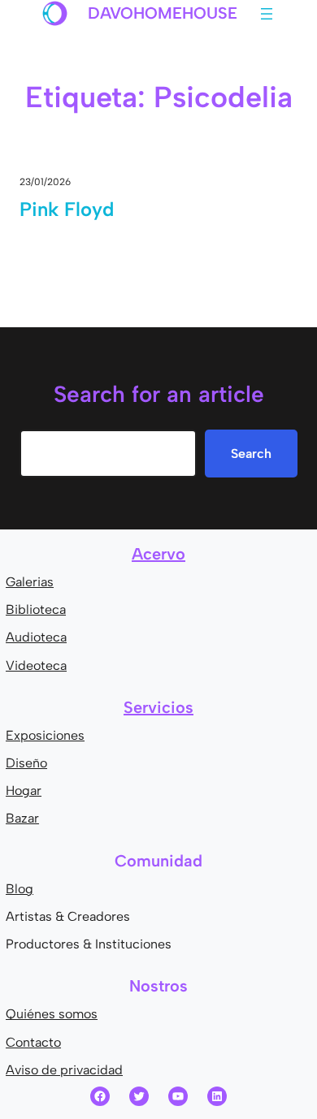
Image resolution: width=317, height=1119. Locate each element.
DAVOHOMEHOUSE (162, 13)
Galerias (30, 582)
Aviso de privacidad (64, 1070)
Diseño (26, 763)
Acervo (158, 554)
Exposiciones (45, 735)
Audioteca (36, 637)
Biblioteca (36, 609)
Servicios (158, 707)
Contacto (33, 1042)
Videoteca (36, 665)
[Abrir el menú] (266, 14)
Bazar (22, 818)
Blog (19, 888)
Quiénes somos (52, 1014)
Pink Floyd (67, 209)
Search (251, 453)
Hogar (23, 790)
